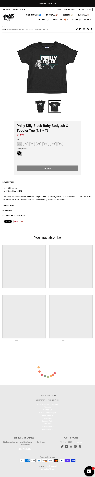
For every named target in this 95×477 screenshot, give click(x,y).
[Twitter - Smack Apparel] (76, 29)
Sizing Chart (8, 205)
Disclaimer (7, 210)
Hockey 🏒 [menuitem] (43, 19)
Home (4, 29)
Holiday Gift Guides (24, 449)
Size (18, 140)
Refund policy (47, 429)
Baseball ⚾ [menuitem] (83, 15)
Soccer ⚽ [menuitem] (76, 19)
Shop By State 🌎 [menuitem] (33, 15)
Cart (86, 9)
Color (21, 149)
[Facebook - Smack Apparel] (80, 29)
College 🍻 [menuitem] (68, 15)
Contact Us (47, 410)
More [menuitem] (86, 19)
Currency (16, 9)
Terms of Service (47, 418)
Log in (59, 9)
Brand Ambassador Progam (47, 404)
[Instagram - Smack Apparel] (84, 29)
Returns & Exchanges (47, 413)
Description (8, 182)
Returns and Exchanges (13, 215)
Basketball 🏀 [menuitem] (59, 19)
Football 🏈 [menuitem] (52, 15)
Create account (69, 9)
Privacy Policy (47, 415)
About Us (47, 407)
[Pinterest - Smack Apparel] (88, 29)
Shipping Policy (47, 421)
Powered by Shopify (47, 469)
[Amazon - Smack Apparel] (91, 29)
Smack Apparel (51, 466)
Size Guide (47, 424)
